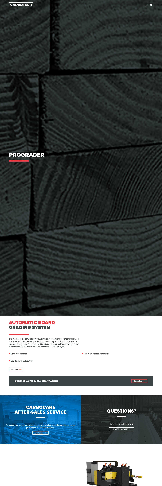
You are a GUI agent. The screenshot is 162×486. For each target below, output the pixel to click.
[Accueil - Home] (21, 5)
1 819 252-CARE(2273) (120, 429)
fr (151, 5)
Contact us (138, 381)
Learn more (39, 433)
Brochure (14, 369)
